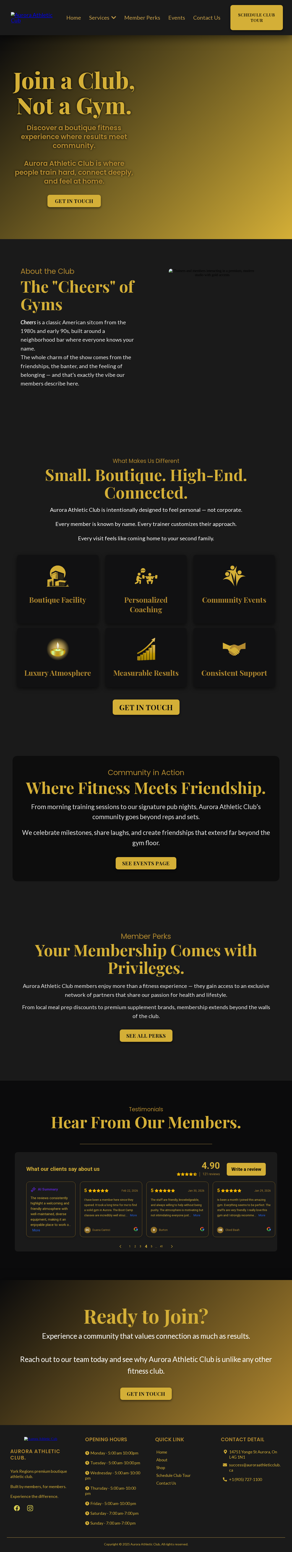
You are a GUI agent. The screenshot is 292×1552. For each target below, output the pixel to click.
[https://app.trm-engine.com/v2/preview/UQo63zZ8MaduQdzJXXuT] (34, 16)
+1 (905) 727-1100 (245, 1479)
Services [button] (99, 17)
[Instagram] (30, 1508)
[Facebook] (16, 1508)
